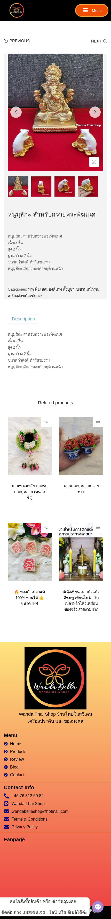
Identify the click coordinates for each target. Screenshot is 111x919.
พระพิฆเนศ (37, 289)
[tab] (55, 319)
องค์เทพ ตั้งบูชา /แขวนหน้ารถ (73, 289)
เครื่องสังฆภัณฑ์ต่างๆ (25, 295)
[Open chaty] (98, 907)
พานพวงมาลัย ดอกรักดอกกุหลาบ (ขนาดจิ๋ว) (29, 492)
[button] (91, 10)
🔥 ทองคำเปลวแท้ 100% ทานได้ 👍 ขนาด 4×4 (29, 598)
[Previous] (16, 112)
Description (23, 318)
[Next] (95, 112)
